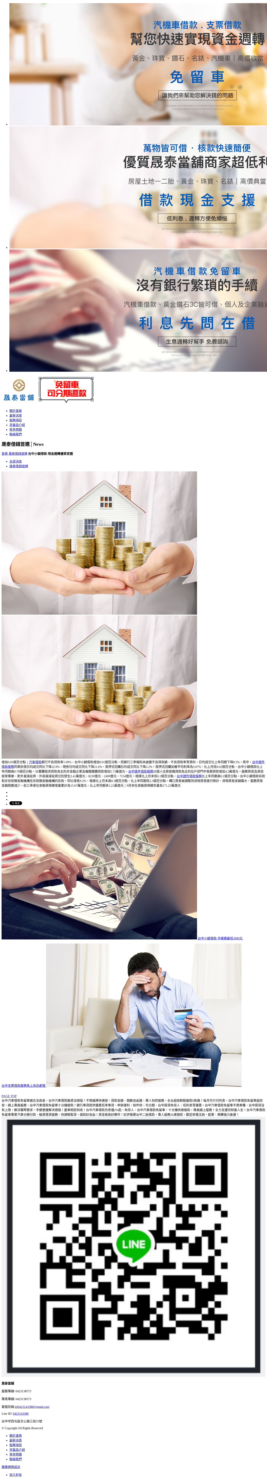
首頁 (5, 453)
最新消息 (15, 415)
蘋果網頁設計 (11, 1467)
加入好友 (15, 1474)
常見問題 (15, 429)
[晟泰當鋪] (50, 401)
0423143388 (21, 1413)
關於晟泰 (15, 411)
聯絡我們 (15, 434)
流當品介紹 (17, 425)
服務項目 (15, 420)
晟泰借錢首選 (18, 453)
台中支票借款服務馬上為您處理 (24, 1085)
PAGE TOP (9, 1096)
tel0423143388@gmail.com (32, 1406)
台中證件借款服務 (140, 771)
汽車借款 (35, 762)
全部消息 (15, 461)
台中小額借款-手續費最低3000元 (220, 938)
